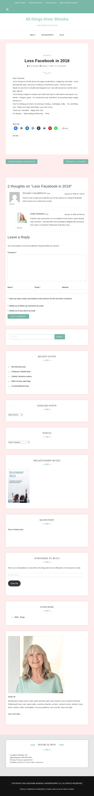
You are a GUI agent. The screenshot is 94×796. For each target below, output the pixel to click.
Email (37, 287)
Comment (12, 252)
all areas (57, 104)
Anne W (11, 697)
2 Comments (61, 66)
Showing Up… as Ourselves (76, 161)
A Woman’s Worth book (20, 372)
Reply (11, 204)
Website (65, 287)
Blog (62, 35)
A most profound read (20, 386)
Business (47, 55)
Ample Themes (68, 789)
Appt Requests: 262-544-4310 (21, 757)
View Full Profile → (15, 714)
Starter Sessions (35, 3)
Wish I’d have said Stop (21, 381)
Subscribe (14, 583)
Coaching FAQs (51, 3)
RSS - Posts (20, 617)
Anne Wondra (34, 66)
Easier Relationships (16, 529)
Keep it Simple (20, 3)
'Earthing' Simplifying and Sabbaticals (21, 161)
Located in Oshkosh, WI (18, 755)
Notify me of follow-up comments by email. (27, 306)
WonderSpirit (47, 35)
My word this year (18, 367)
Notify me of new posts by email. (23, 311)
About (32, 35)
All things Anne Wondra (47, 19)
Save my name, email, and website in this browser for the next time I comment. (41, 299)
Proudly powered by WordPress (33, 789)
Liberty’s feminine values (21, 376)
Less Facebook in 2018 (47, 60)
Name (10, 287)
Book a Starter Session (68, 3)
